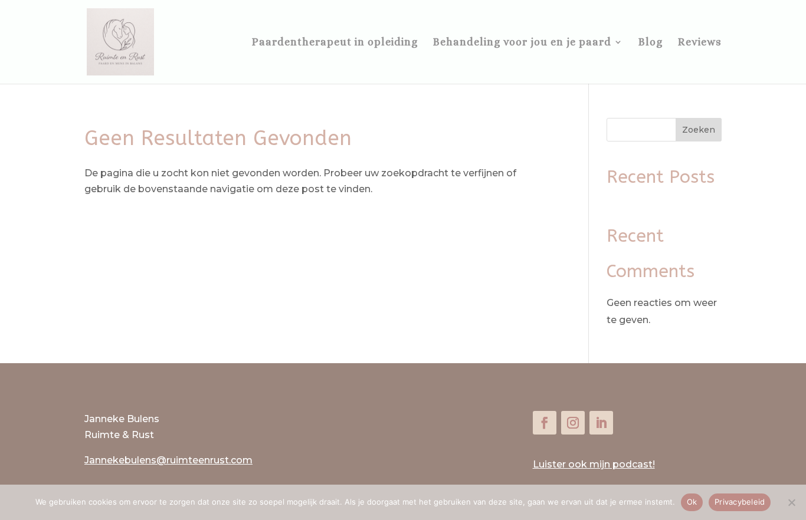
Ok (692, 501)
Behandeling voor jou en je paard (522, 43)
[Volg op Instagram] (573, 423)
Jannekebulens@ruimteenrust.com (168, 460)
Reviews (700, 43)
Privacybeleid (740, 501)
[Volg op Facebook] (544, 423)
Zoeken (698, 129)
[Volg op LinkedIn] (601, 423)
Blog (650, 43)
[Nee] (791, 502)
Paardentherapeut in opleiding (335, 43)
